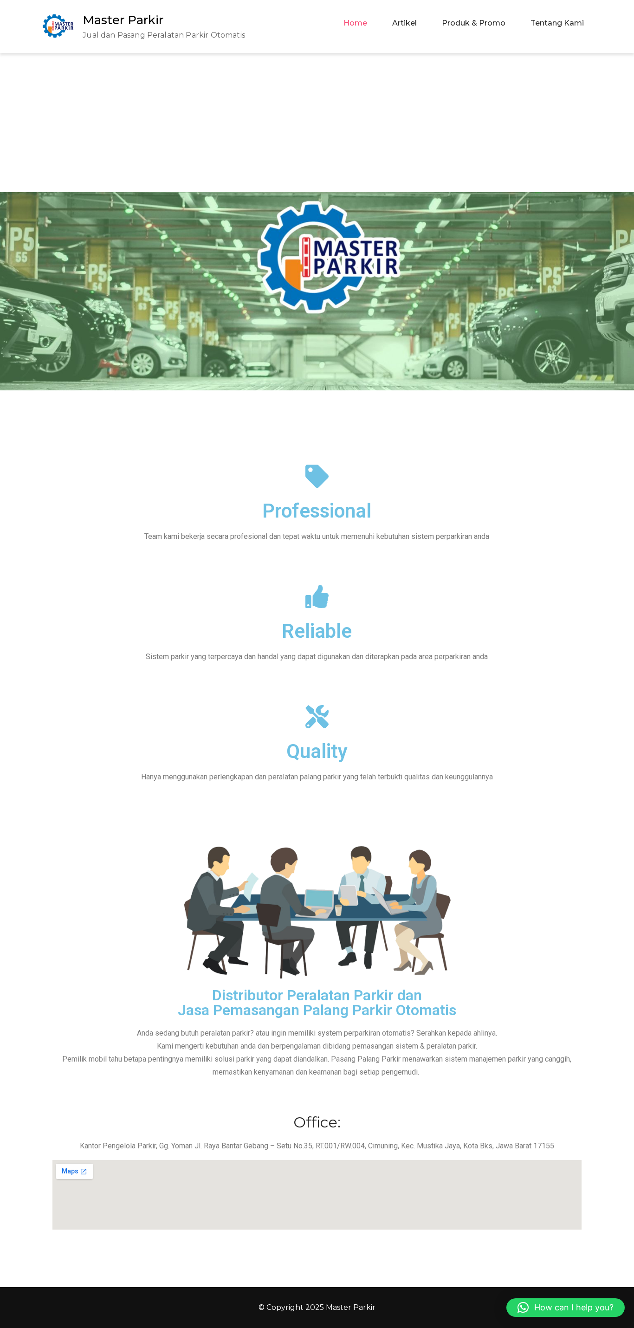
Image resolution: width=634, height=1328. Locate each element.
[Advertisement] (317, 123)
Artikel (404, 23)
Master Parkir (123, 20)
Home (355, 23)
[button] (565, 1307)
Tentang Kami (557, 23)
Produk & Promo (473, 23)
